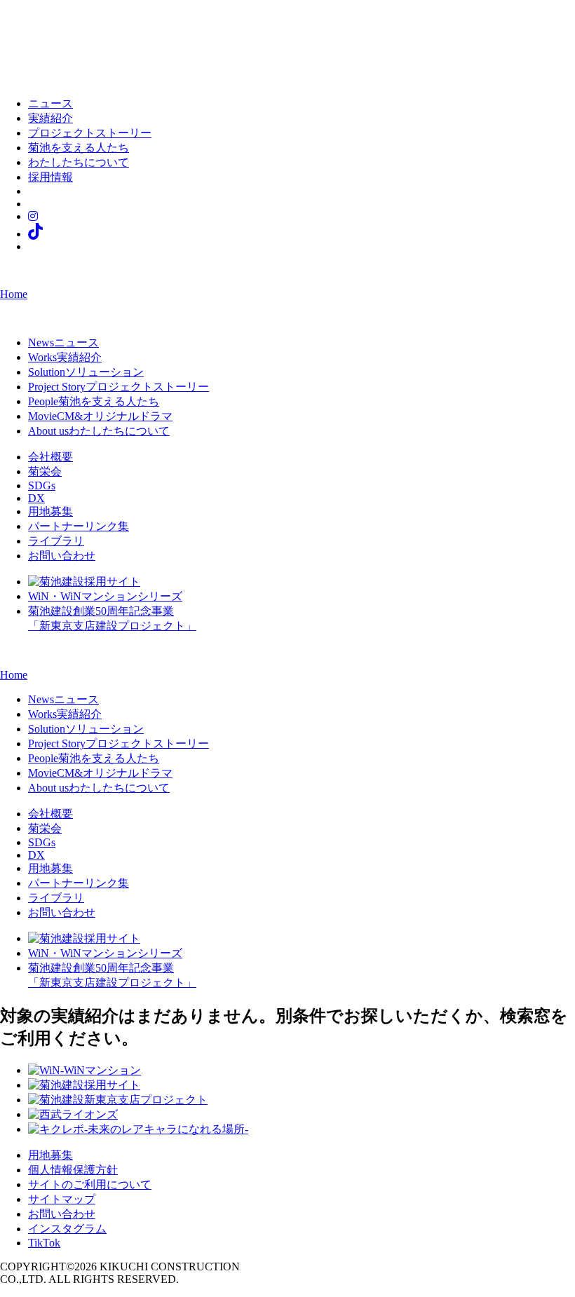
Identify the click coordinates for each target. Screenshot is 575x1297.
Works (65, 357)
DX (36, 498)
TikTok (44, 1243)
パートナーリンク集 (78, 526)
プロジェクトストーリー (89, 133)
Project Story (118, 387)
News (63, 342)
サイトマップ (61, 1199)
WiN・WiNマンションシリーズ (105, 596)
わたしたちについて (78, 162)
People (93, 401)
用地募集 (50, 511)
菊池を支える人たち (78, 148)
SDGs (41, 485)
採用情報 (50, 177)
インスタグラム (67, 1229)
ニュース (50, 103)
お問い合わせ (61, 556)
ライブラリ (56, 541)
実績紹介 (50, 118)
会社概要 (50, 457)
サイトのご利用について (89, 1184)
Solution (86, 372)
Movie (100, 416)
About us (99, 431)
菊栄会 (45, 471)
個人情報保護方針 (73, 1170)
